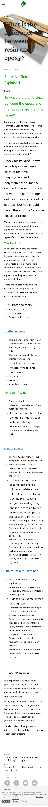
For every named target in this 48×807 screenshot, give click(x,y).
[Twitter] (16, 783)
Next (6, 764)
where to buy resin (30, 188)
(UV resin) (26, 154)
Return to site (11, 777)
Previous (7, 754)
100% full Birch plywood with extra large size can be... (22, 768)
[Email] (35, 783)
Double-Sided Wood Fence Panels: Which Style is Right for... (21, 759)
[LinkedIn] (25, 783)
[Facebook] (7, 783)
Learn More (39, 797)
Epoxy (9, 77)
